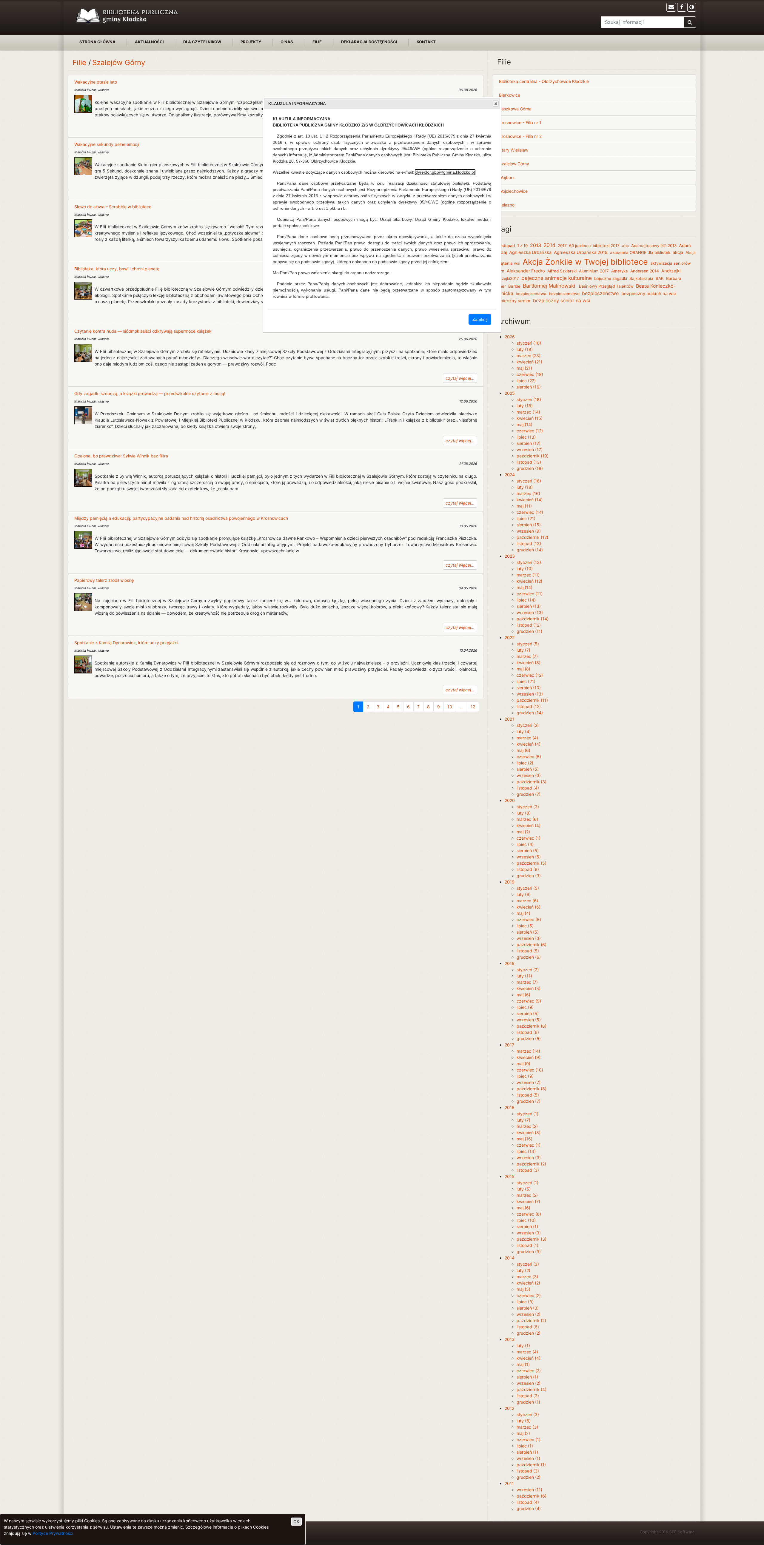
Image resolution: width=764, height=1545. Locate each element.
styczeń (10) (529, 343)
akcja (678, 252)
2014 (549, 245)
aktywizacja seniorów (670, 263)
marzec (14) (528, 411)
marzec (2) (527, 1126)
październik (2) (531, 1163)
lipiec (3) (525, 1301)
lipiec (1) (525, 1445)
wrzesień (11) (529, 1489)
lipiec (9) (525, 1007)
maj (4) (523, 913)
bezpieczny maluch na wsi (648, 293)
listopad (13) (529, 462)
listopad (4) (528, 787)
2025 (510, 393)
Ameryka (619, 271)
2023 (510, 556)
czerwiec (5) (529, 756)
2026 (510, 336)
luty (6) (524, 894)
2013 (535, 245)
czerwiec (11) (530, 593)
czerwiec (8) (529, 1213)
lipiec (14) (526, 599)
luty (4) (524, 731)
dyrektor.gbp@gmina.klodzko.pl (445, 172)
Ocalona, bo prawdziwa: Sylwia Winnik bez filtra (121, 455)
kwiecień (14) (530, 499)
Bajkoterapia (641, 278)
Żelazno (507, 204)
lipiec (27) (526, 380)
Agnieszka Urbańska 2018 (581, 252)
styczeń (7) (528, 969)
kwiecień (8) (528, 662)
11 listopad (505, 245)
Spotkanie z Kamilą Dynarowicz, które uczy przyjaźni (126, 642)
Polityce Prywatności (53, 1533)
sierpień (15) (529, 524)
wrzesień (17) (530, 449)
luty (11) (524, 975)
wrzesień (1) (528, 1458)
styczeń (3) (528, 806)
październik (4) (531, 1389)
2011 (509, 1483)
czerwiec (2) (529, 1295)
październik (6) (531, 944)
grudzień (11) (529, 631)
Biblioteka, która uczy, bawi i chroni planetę (116, 268)
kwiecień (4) (528, 744)
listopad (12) (529, 624)
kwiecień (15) (530, 418)
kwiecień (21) (529, 361)
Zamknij (479, 319)
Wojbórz (507, 177)
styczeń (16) (529, 480)
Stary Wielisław (513, 149)
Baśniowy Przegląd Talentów (606, 286)
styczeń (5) (528, 643)
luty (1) (523, 1345)
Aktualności (149, 41)
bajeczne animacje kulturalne (556, 278)
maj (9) (523, 1063)
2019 (510, 881)
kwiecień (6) (528, 906)
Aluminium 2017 (594, 271)
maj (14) (524, 424)
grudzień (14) (530, 549)
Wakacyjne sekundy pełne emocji (106, 144)
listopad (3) (528, 1170)
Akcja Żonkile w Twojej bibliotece (585, 261)
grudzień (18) (530, 468)
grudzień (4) (529, 1508)
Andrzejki (670, 271)
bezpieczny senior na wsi (561, 300)
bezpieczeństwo (600, 293)
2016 (510, 1107)
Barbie (514, 286)
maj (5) (523, 1289)
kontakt (426, 41)
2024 (510, 474)
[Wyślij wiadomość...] (671, 7)
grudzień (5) (529, 1038)
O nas (287, 41)
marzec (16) (528, 493)
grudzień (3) (529, 875)
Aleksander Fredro (526, 271)
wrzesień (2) (528, 1314)
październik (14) (533, 618)
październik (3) (531, 781)
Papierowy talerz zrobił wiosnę (104, 580)
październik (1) (531, 1464)
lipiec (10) (526, 1220)
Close (496, 104)
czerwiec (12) (530, 430)
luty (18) (525, 349)
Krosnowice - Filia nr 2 (520, 136)
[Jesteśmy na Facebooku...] (681, 7)
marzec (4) (527, 737)
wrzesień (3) (529, 775)
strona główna (97, 41)
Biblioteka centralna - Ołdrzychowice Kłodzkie (544, 81)
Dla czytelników (202, 41)
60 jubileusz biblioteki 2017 (594, 245)
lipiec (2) (525, 762)
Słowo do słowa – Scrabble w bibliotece (112, 206)
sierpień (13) (529, 606)
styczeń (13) (529, 562)
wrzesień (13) (530, 612)
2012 (509, 1408)
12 (473, 706)
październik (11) (532, 700)
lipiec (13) (526, 437)
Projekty (251, 41)
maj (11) (524, 505)
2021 (509, 718)
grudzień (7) (528, 794)
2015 (510, 1176)
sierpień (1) (527, 1226)
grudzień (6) (529, 957)
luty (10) (525, 568)
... (461, 706)
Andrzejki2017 (506, 278)
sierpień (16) (529, 386)
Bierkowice (509, 95)
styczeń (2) (528, 725)
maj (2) (523, 831)
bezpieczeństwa (531, 293)
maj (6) (523, 750)
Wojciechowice (513, 191)
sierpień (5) (528, 769)
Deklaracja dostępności (369, 41)
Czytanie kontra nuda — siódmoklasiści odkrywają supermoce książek (143, 331)
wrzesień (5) (529, 856)
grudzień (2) (528, 1333)
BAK (660, 278)
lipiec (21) (526, 518)
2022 (510, 637)
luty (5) (524, 1188)
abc (625, 245)
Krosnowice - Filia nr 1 (520, 122)
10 (449, 706)
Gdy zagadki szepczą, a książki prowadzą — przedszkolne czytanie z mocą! (149, 393)
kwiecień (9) (528, 1057)
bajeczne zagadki (610, 278)
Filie (317, 41)
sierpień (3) (528, 1307)
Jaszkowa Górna (515, 108)
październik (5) (531, 863)
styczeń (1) (527, 1113)
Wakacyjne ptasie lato (95, 81)
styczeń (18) (529, 399)
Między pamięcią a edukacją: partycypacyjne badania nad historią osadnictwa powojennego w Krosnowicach (181, 518)
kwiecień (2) (528, 1282)
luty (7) (523, 650)
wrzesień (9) (529, 530)
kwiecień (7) (528, 1201)
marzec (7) (527, 656)
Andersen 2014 (644, 271)
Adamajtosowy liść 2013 (654, 245)
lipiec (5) (525, 925)
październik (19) (533, 455)
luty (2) (523, 1270)
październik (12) (532, 537)
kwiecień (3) (528, 988)
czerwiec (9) (529, 1000)
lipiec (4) (525, 844)
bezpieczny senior (512, 300)
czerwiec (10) (530, 1069)
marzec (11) (528, 574)
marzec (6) (527, 819)
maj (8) (523, 668)
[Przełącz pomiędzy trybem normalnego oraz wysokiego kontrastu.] (691, 7)
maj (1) (523, 1364)
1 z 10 (522, 245)
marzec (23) (528, 355)
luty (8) (524, 812)
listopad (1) (527, 1245)
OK (296, 1521)
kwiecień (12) (529, 581)
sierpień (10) (529, 687)
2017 (562, 245)
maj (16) (524, 1138)
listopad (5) (528, 950)
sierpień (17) (528, 443)
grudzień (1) (528, 1401)
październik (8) (531, 1026)
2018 (510, 963)
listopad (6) (528, 869)
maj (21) (524, 368)
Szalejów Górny (118, 62)
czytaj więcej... (460, 378)
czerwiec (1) (528, 838)
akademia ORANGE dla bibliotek (640, 252)
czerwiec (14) (530, 512)
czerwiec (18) (530, 374)
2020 (510, 800)
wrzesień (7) (528, 1082)
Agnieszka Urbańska (530, 252)
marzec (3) (527, 1276)
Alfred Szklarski (562, 271)
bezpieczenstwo (564, 293)
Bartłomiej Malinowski (550, 286)
